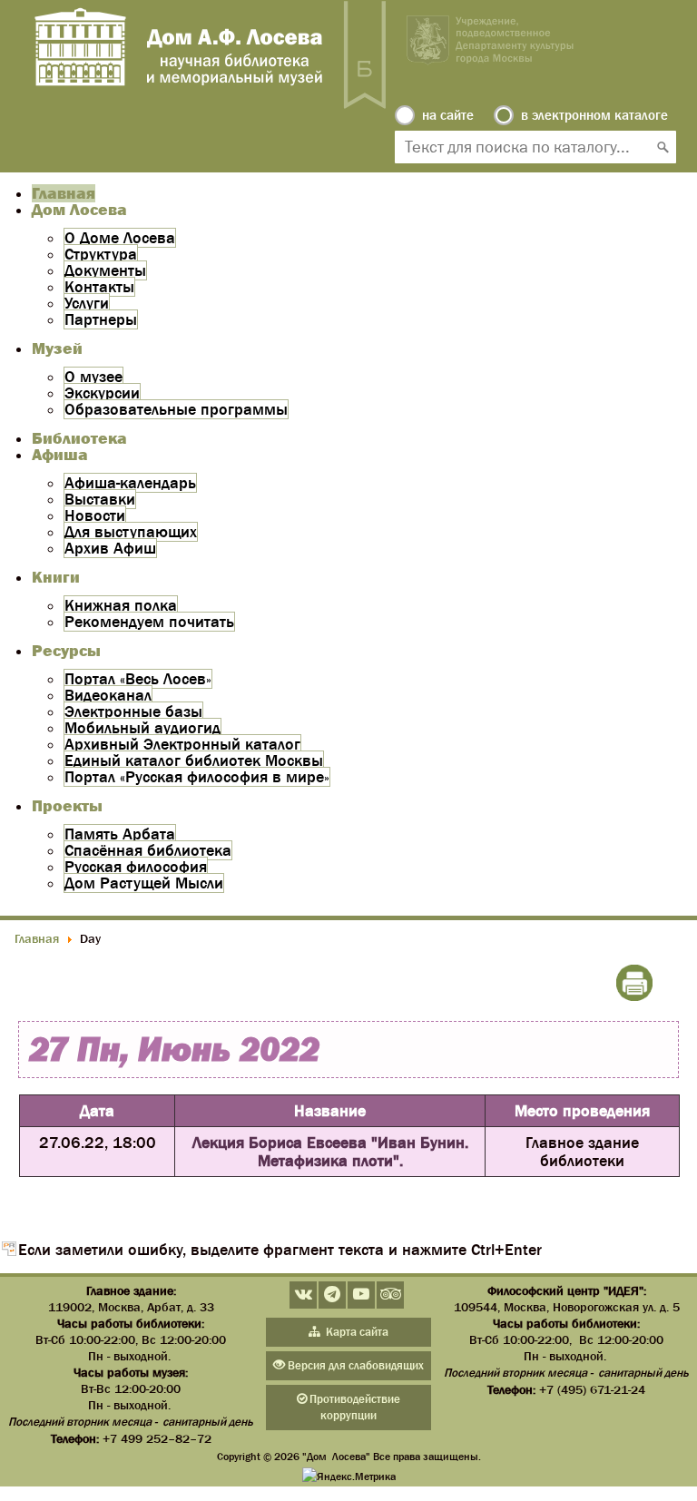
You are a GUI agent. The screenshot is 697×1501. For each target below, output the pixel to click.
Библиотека (79, 438)
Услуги (86, 303)
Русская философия (135, 867)
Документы (105, 270)
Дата (97, 1111)
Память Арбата (119, 834)
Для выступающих (130, 532)
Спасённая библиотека (147, 850)
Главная (63, 193)
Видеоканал (108, 695)
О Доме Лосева (119, 238)
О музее (93, 377)
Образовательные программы (176, 409)
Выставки (99, 499)
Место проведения (582, 1111)
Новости (94, 515)
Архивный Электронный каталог (182, 744)
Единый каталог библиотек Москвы (193, 760)
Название (330, 1111)
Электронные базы (133, 711)
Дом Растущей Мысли (143, 883)
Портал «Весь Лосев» (137, 679)
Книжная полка (120, 605)
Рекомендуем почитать (149, 622)
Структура (100, 254)
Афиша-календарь (130, 483)
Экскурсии (102, 393)
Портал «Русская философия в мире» (196, 777)
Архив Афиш (110, 548)
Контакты (99, 287)
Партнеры (100, 319)
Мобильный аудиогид (142, 728)
